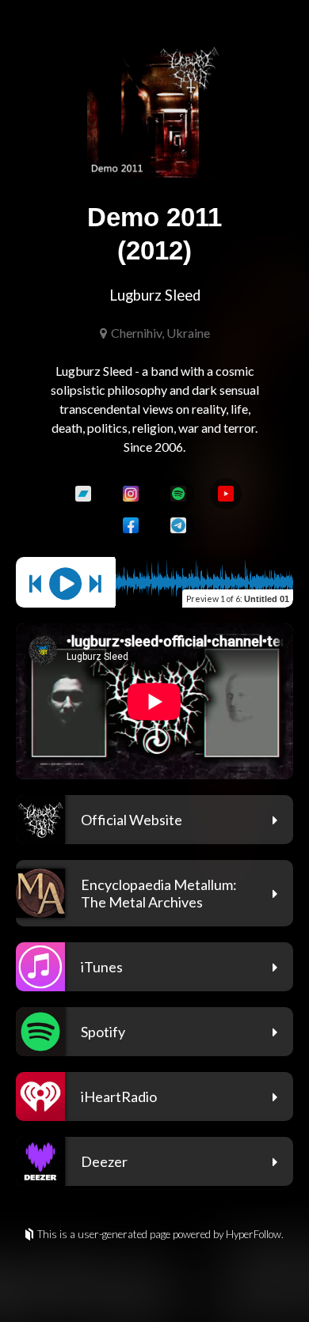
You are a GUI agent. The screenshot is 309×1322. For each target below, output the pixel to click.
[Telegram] (178, 525)
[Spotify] (178, 493)
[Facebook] (131, 525)
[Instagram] (131, 493)
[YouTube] (226, 493)
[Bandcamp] (83, 493)
